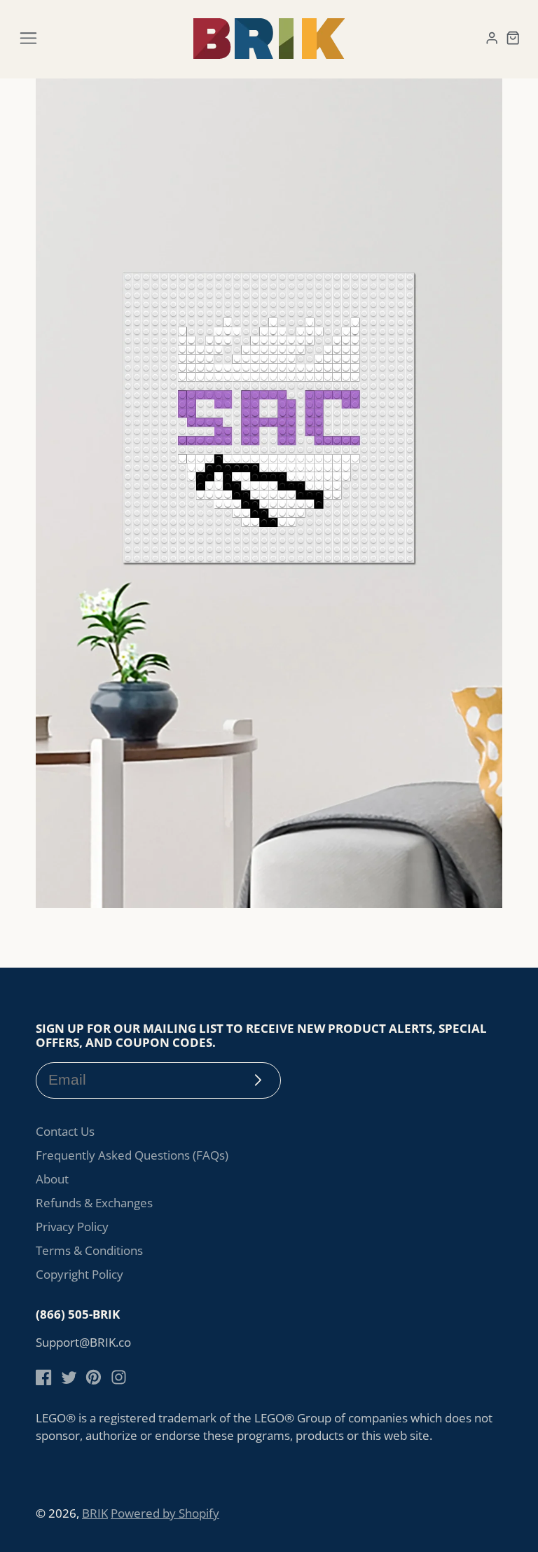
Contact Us (65, 1131)
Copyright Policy (79, 1274)
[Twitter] (69, 1377)
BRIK (95, 1513)
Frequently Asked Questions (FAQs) (132, 1155)
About (52, 1179)
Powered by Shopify (165, 1513)
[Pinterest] (93, 1377)
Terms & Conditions (89, 1250)
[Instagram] (119, 1377)
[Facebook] (44, 1377)
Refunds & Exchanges (94, 1203)
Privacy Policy (72, 1226)
